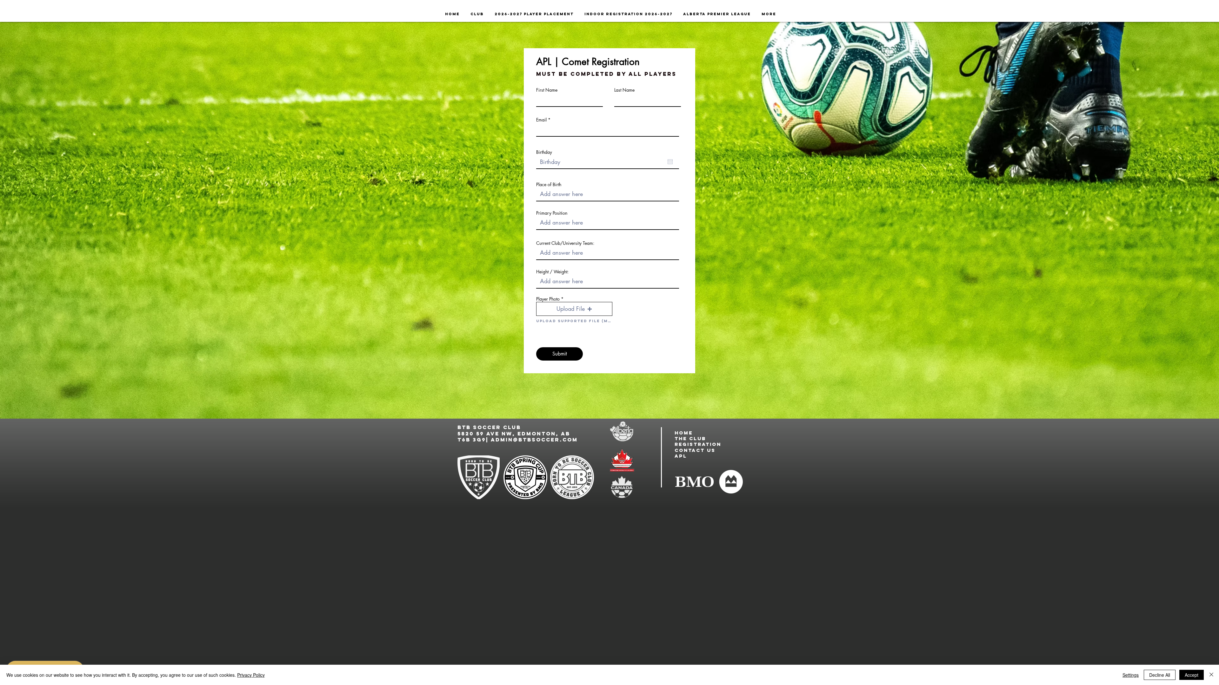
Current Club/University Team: (565, 243)
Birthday (544, 152)
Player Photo (548, 299)
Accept (1191, 675)
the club (690, 438)
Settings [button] (1130, 675)
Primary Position (551, 213)
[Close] (1211, 675)
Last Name (624, 90)
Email (541, 120)
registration (698, 444)
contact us (695, 450)
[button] (574, 309)
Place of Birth (548, 184)
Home (684, 433)
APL (681, 456)
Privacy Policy (251, 675)
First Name (546, 90)
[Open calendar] (670, 161)
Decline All (1159, 675)
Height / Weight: (552, 272)
